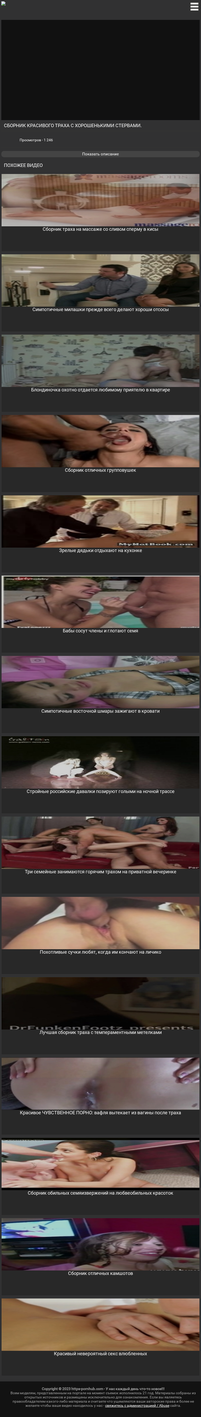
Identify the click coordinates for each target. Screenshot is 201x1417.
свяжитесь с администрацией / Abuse (137, 1405)
